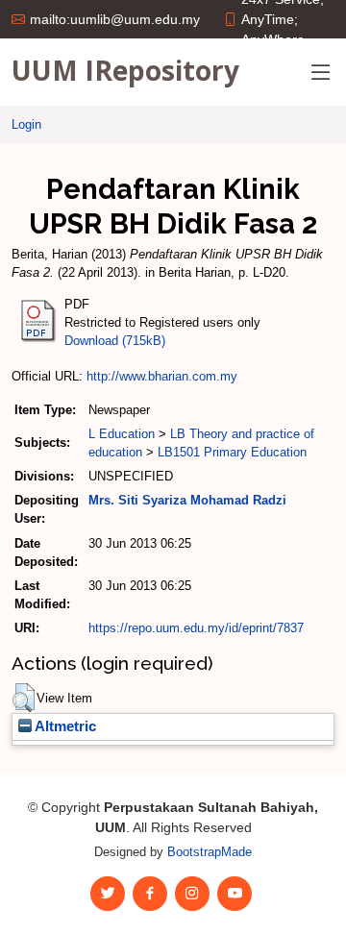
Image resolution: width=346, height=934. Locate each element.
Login (26, 124)
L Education (121, 434)
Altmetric (64, 726)
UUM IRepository (125, 70)
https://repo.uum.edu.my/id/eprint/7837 (196, 628)
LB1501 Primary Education (232, 452)
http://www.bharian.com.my (161, 376)
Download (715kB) (114, 340)
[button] (23, 697)
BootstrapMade (209, 852)
